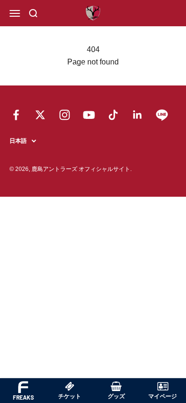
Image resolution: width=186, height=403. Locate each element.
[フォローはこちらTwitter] (40, 114)
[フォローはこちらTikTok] (113, 114)
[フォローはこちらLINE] (161, 114)
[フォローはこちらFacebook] (16, 114)
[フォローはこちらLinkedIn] (137, 114)
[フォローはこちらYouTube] (89, 114)
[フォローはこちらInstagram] (64, 114)
